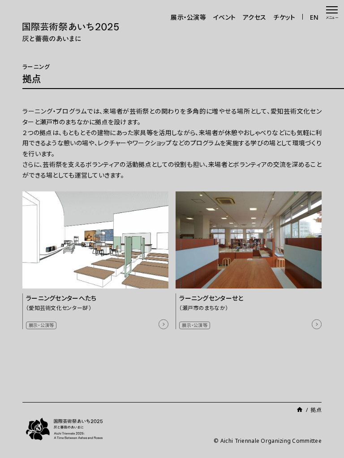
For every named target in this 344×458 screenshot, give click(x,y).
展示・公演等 (188, 17)
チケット (284, 17)
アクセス (254, 17)
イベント (224, 17)
